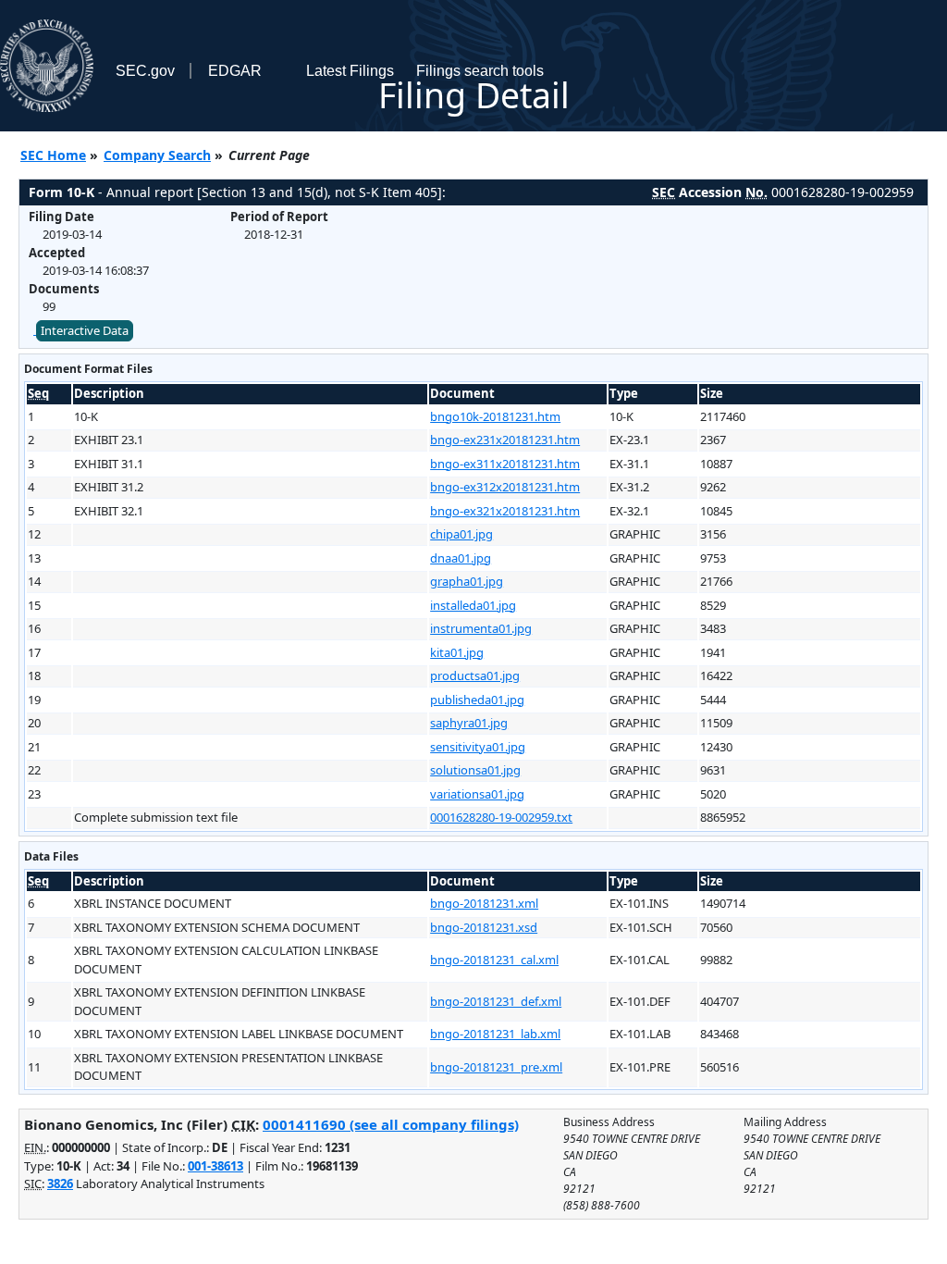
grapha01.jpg (466, 581)
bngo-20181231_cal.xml (494, 959)
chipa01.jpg (461, 534)
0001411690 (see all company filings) (391, 1124)
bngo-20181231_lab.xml (495, 1033)
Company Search (157, 155)
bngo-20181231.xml (484, 903)
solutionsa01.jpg (475, 770)
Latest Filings (350, 71)
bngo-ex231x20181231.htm (505, 439)
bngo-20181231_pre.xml (496, 1067)
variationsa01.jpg (477, 794)
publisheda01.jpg (477, 699)
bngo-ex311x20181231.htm (505, 463)
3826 (60, 1183)
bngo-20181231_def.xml (495, 1001)
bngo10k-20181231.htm (495, 416)
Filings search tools (480, 71)
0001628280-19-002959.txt (501, 817)
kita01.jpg (457, 652)
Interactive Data (85, 330)
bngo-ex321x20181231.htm (505, 510)
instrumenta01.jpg (481, 628)
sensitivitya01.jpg (477, 746)
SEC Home (53, 155)
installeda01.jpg (473, 605)
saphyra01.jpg (469, 722)
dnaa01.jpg (460, 558)
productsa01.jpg (475, 675)
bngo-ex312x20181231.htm (505, 486)
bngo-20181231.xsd (483, 927)
